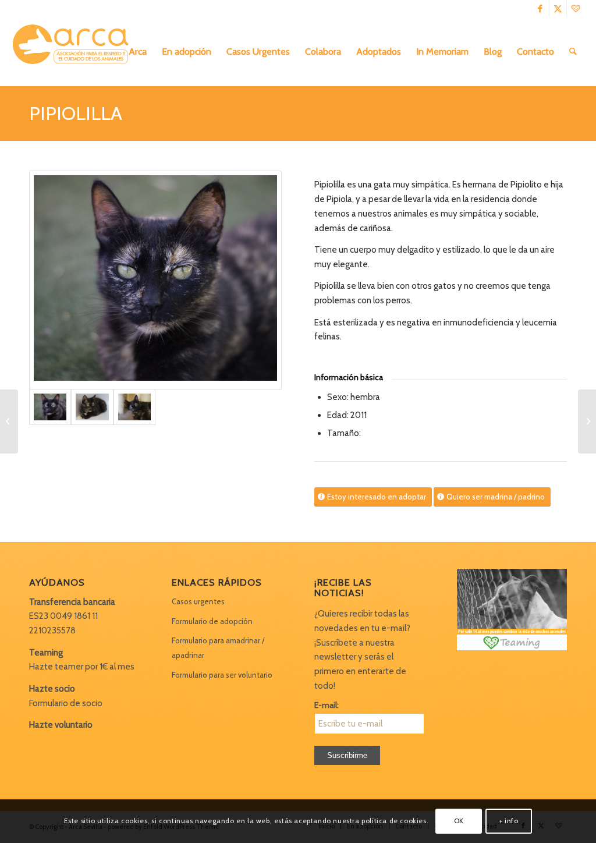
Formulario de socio (65, 703)
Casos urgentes (198, 601)
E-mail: (326, 705)
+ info (509, 820)
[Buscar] (573, 51)
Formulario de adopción (212, 621)
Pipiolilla (75, 113)
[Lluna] (9, 421)
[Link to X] (557, 8)
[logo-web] (74, 51)
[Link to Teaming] (575, 8)
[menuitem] (137, 51)
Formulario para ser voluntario (222, 674)
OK (459, 820)
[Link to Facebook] (540, 8)
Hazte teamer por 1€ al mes (81, 666)
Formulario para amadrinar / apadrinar (218, 648)
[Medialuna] (587, 421)
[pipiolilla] (155, 280)
